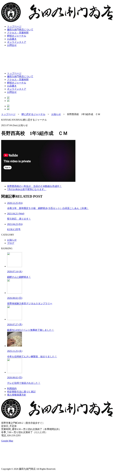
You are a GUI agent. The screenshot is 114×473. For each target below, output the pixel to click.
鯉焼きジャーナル (16, 36)
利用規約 (12, 388)
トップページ (14, 26)
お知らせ (12, 240)
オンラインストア (16, 42)
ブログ (10, 243)
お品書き (12, 39)
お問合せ (12, 45)
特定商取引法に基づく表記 (21, 391)
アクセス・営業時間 (17, 32)
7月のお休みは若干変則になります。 (26, 189)
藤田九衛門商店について (20, 29)
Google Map (7, 441)
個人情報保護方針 (16, 394)
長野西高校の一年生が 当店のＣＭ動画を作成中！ (34, 186)
